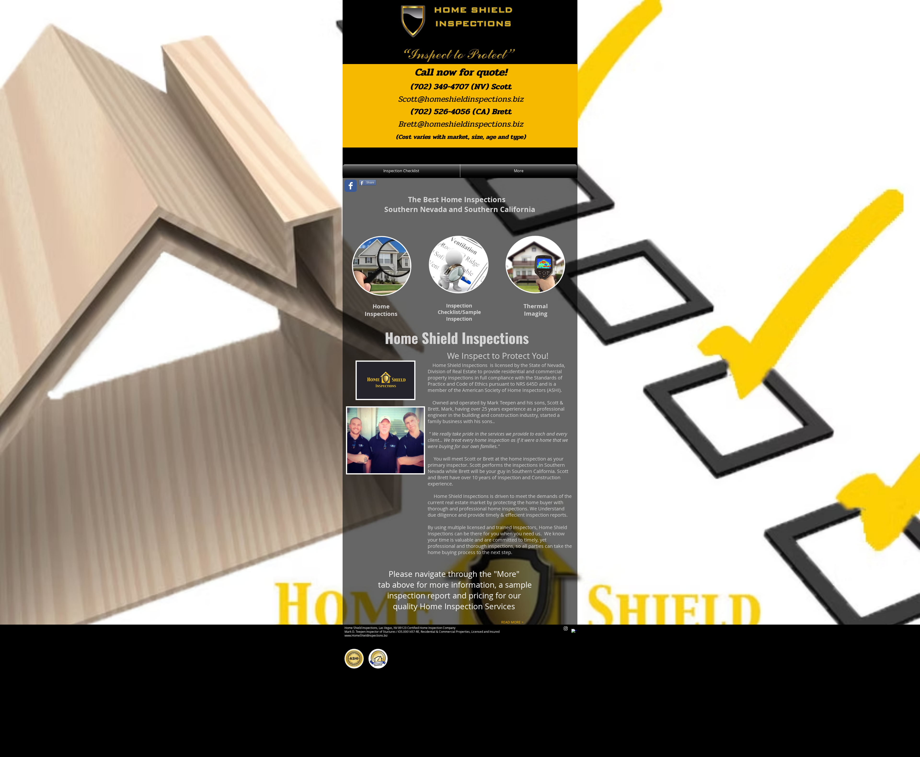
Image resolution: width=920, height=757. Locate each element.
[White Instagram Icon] (565, 628)
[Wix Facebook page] (351, 186)
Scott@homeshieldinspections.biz (460, 99)
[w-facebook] (574, 631)
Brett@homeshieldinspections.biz (460, 124)
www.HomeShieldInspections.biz (366, 635)
